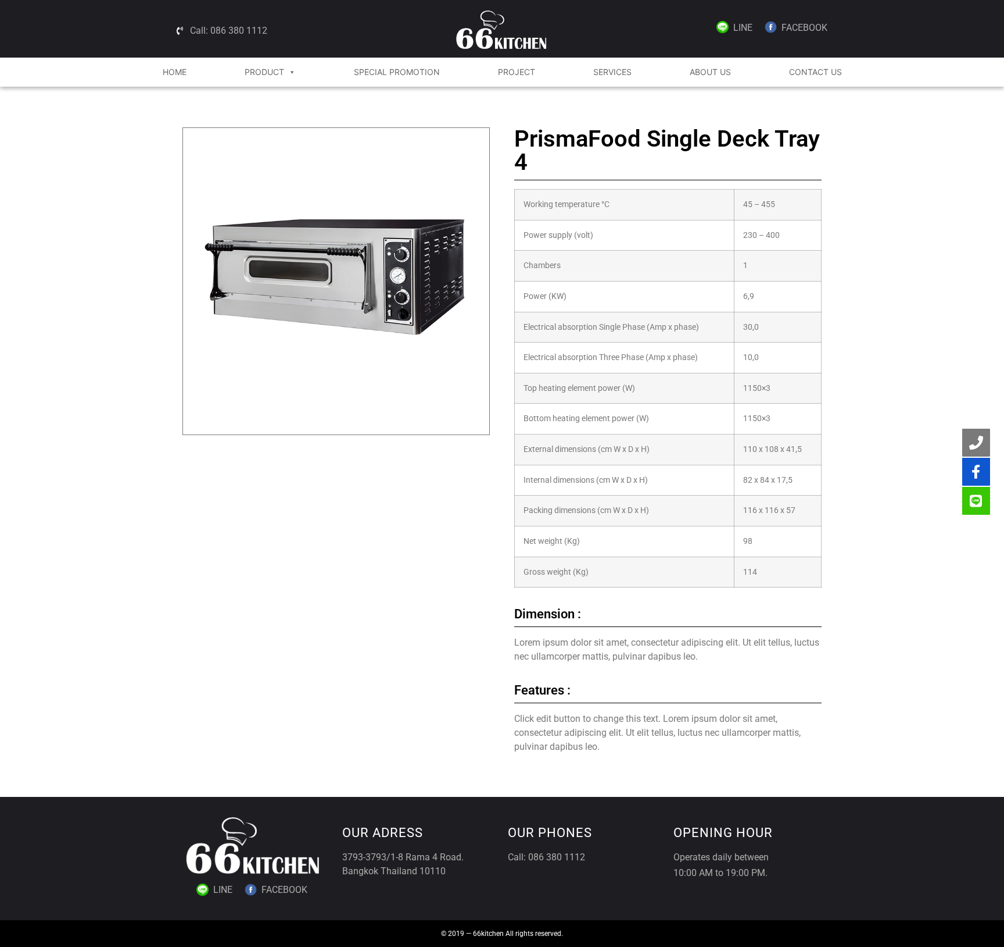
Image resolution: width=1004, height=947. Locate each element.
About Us (710, 72)
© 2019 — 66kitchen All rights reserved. (502, 934)
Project (516, 72)
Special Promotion (397, 72)
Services (612, 72)
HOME (175, 72)
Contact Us (815, 72)
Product (264, 72)
